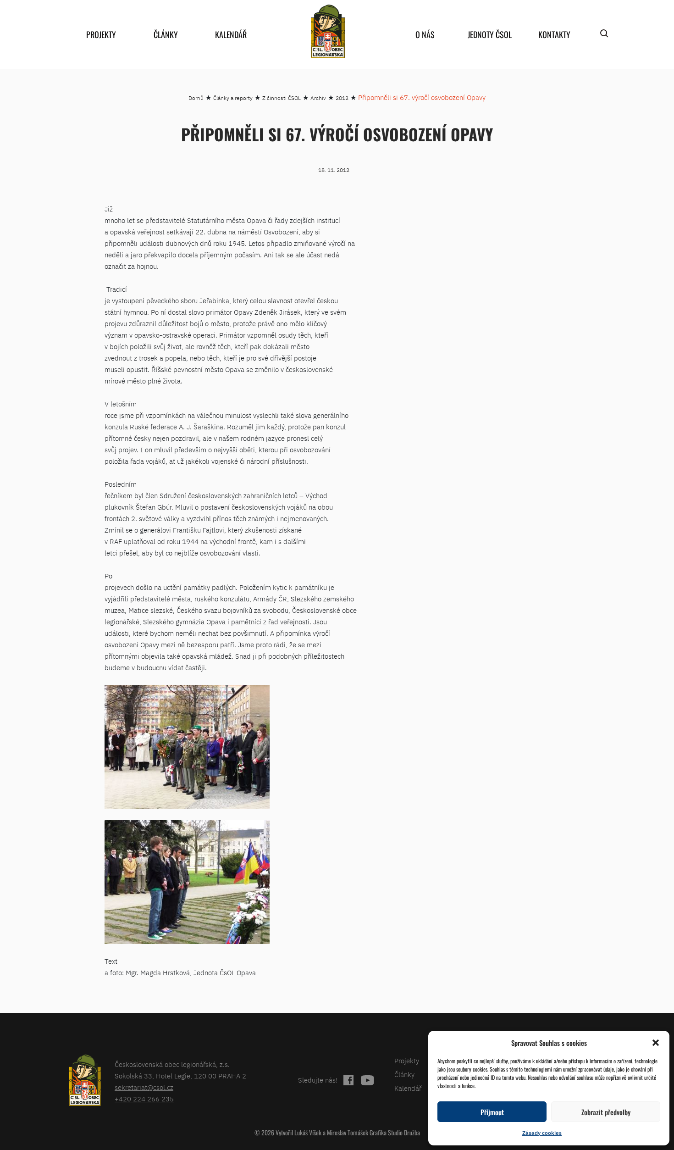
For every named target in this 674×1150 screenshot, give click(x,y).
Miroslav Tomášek (347, 1132)
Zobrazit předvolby (605, 1112)
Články (166, 34)
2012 (342, 97)
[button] (655, 1042)
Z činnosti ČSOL (281, 97)
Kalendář (231, 34)
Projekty (101, 34)
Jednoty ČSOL (490, 34)
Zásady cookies (542, 1132)
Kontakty (554, 34)
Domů (196, 97)
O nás (425, 34)
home (328, 31)
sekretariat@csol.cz (144, 1087)
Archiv (318, 97)
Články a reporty (233, 97)
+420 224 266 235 (144, 1098)
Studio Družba (404, 1132)
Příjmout (492, 1112)
